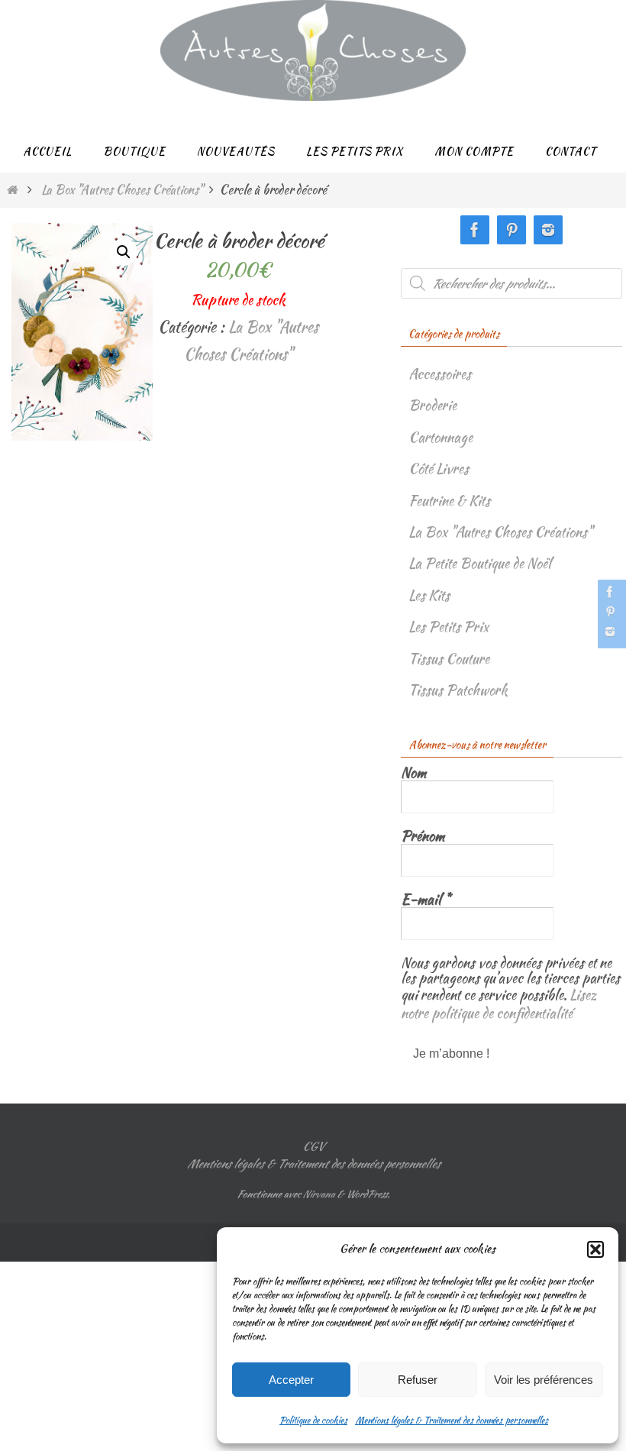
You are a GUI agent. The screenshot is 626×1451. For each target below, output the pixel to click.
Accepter (291, 1379)
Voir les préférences (543, 1379)
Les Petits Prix (448, 626)
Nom (413, 772)
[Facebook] (610, 592)
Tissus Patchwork (458, 690)
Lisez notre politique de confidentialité (499, 1001)
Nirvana (318, 1188)
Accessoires (439, 374)
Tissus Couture (448, 658)
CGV (313, 1140)
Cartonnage (440, 437)
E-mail (425, 899)
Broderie (432, 405)
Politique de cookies (313, 1420)
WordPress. (367, 1188)
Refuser (417, 1379)
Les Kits (429, 595)
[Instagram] (610, 631)
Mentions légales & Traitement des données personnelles (451, 1420)
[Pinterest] (610, 611)
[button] (595, 1249)
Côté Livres (438, 468)
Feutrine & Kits (449, 500)
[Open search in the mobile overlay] (511, 283)
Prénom (422, 836)
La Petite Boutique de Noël (479, 563)
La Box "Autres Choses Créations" (122, 190)
